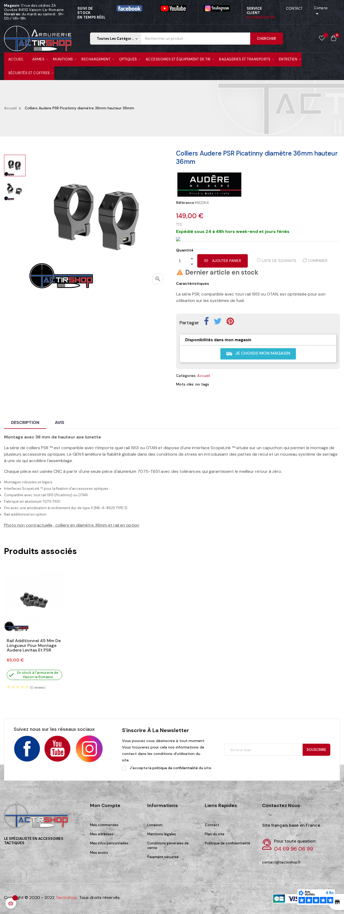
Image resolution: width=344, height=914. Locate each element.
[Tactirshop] (37, 819)
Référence (185, 203)
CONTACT (294, 8)
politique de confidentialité (175, 768)
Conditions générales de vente (168, 845)
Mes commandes (104, 825)
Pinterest (230, 321)
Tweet (218, 321)
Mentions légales (161, 834)
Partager (206, 321)
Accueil (203, 375)
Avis (59, 422)
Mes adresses (101, 834)
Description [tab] (25, 422)
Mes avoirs (99, 852)
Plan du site (214, 834)
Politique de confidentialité (227, 843)
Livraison (154, 825)
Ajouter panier (226, 260)
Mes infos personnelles (109, 843)
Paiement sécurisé (163, 857)
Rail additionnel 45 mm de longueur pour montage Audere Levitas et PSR (34, 645)
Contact (212, 825)
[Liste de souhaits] (322, 38)
